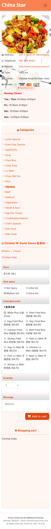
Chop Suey (11, 165)
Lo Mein (9, 170)
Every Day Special (15, 144)
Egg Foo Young (13, 213)
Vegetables (11, 202)
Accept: (8, 84)
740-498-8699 (27, 60)
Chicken (10, 186)
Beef (7, 191)
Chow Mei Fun (13, 176)
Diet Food (10, 228)
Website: (8, 66)
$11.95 (10, 273)
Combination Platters (16, 218)
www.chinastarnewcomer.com (34, 520)
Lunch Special (12, 139)
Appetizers (11, 149)
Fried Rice (10, 160)
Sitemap (6, 520)
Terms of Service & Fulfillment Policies (25, 518)
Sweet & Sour (12, 207)
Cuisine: (8, 78)
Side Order (11, 234)
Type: (7, 72)
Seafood (9, 197)
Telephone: (10, 60)
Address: (9, 54)
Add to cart (39, 416)
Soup (8, 155)
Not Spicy (11, 288)
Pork (7, 181)
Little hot (33, 288)
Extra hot (33, 293)
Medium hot (12, 293)
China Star (14, 4)
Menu (7, 251)
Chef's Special (13, 223)
